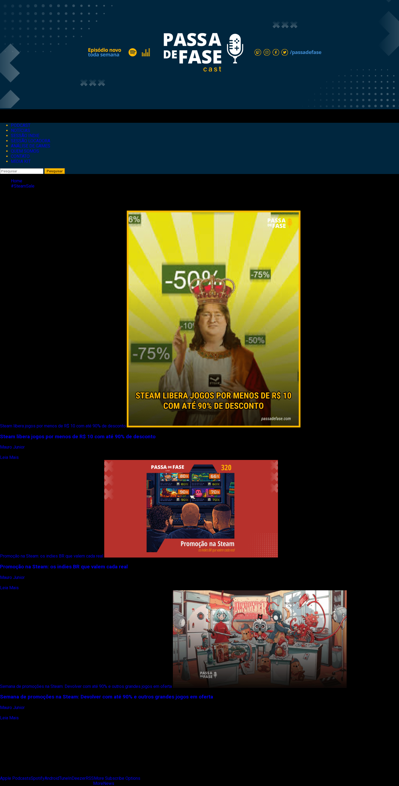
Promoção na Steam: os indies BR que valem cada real (51, 556)
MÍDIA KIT (21, 161)
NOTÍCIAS (20, 130)
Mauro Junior (13, 447)
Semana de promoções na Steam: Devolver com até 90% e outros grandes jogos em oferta (86, 686)
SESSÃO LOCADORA (30, 140)
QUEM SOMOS (25, 151)
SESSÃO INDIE (25, 135)
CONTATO (20, 156)
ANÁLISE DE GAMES (30, 146)
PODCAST (20, 125)
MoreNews (103, 783)
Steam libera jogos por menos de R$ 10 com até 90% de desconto (63, 426)
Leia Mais (9, 457)
